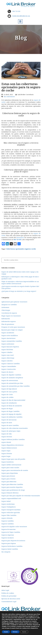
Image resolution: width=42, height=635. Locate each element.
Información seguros (8, 321)
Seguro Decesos (6, 436)
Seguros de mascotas (8, 529)
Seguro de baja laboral (9, 389)
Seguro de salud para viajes (10, 431)
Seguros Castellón (7, 521)
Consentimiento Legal (8, 601)
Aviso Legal (5, 590)
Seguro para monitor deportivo (12, 487)
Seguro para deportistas (9, 473)
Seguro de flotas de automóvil (11, 406)
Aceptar (6, 632)
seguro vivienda (7, 518)
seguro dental (6, 442)
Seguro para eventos (8, 479)
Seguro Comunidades (8, 366)
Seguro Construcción (8, 369)
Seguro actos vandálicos (9, 335)
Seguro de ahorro (7, 372)
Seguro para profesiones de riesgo (13, 490)
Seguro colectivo (7, 361)
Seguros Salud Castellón (9, 549)
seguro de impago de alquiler (11, 414)
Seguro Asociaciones (8, 338)
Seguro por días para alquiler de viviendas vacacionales (20, 495)
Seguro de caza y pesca (9, 391)
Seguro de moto (6, 422)
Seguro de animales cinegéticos (12, 377)
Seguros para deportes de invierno (13, 540)
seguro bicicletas (7, 349)
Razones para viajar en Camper (12, 330)
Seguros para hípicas (8, 543)
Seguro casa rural (7, 355)
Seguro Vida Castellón (8, 515)
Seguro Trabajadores (8, 507)
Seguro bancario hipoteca (10, 347)
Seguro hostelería (7, 462)
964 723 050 (16, 11)
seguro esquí (5, 450)
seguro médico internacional (11, 465)
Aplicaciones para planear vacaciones (14, 302)
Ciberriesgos (5, 310)
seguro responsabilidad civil (11, 498)
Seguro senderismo (8, 504)
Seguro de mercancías (9, 420)
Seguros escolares (7, 538)
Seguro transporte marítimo (11, 509)
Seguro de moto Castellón (10, 425)
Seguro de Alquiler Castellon (11, 375)
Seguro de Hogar (7, 408)
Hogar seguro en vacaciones (11, 316)
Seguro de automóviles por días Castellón (15, 386)
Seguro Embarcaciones (9, 448)
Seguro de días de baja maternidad (13, 400)
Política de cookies (7, 593)
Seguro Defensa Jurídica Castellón (13, 439)
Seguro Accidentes (7, 332)
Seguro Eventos (6, 453)
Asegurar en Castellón (9, 304)
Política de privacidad (8, 596)
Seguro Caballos (6, 352)
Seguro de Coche (7, 394)
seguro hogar (6, 456)
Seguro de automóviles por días (12, 383)
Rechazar (15, 632)
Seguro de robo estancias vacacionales (14, 428)
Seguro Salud (6, 501)
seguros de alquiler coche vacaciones (14, 526)
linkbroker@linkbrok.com (21, 16)
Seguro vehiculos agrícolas (10, 512)
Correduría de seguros (9, 313)
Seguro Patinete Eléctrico (10, 493)
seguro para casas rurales (10, 467)
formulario (20, 237)
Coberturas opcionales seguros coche (21, 249)
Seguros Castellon (7, 524)
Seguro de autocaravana (9, 380)
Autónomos (5, 307)
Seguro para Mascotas (8, 481)
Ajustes (24, 632)
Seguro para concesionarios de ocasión (14, 470)
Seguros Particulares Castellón (11, 546)
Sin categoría (5, 552)
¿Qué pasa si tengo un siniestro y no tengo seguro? (18, 291)
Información (5, 318)
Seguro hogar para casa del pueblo (13, 459)
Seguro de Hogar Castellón (10, 411)
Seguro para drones (8, 476)
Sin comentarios (9, 96)
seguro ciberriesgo (7, 358)
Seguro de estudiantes (9, 403)
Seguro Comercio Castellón (10, 363)
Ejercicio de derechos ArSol (10, 599)
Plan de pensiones (7, 324)
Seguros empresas (7, 535)
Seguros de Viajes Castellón (10, 532)
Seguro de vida (6, 434)
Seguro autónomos (7, 344)
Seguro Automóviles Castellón (11, 341)
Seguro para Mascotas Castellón (12, 484)
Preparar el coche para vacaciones (13, 327)
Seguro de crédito (7, 397)
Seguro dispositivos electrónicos (12, 445)
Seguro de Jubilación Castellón (11, 417)
